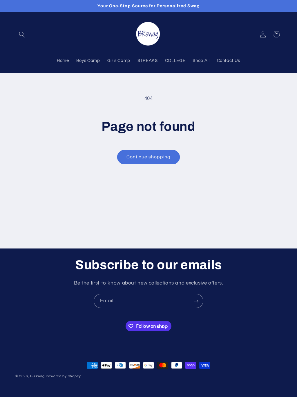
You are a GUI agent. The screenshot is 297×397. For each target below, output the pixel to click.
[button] (22, 34)
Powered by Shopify (63, 376)
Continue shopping (148, 157)
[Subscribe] (196, 301)
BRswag (37, 376)
